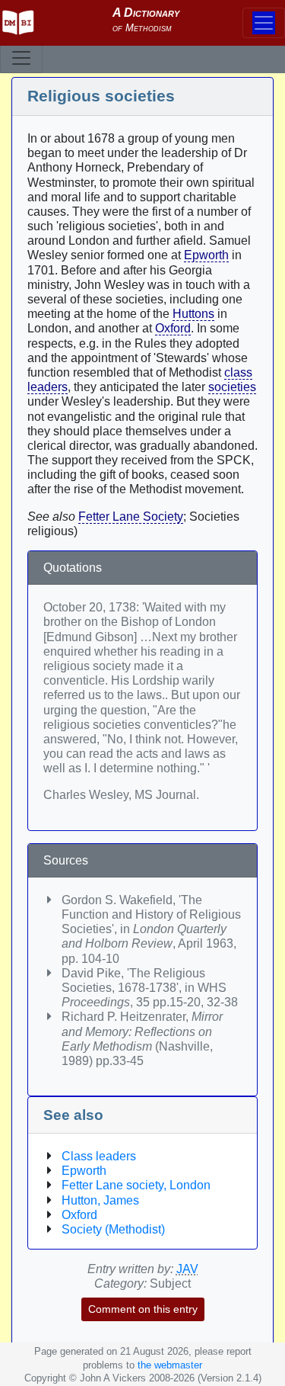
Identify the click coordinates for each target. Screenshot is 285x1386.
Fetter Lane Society (130, 516)
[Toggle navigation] (21, 58)
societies (232, 386)
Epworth (206, 255)
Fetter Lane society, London (136, 1185)
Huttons (193, 313)
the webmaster (170, 1365)
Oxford (173, 328)
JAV (187, 1268)
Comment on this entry (143, 1309)
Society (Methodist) (113, 1229)
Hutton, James (100, 1200)
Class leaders (99, 1156)
